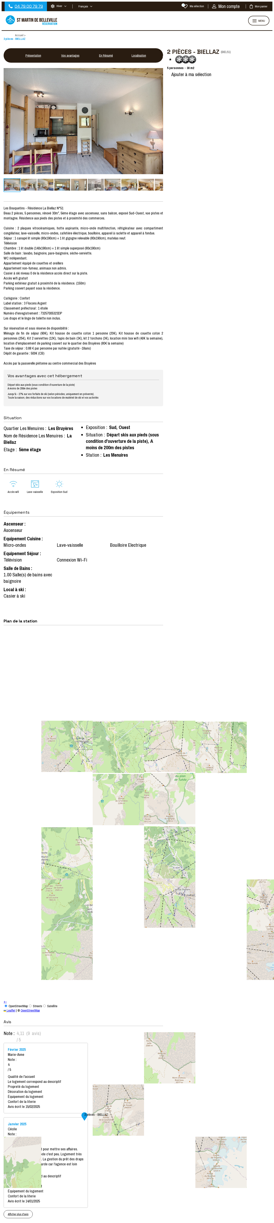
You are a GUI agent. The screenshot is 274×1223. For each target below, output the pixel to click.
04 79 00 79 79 (29, 6)
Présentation (33, 55)
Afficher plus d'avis (18, 1214)
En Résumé (106, 55)
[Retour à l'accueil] (32, 24)
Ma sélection (193, 6)
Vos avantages (70, 55)
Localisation (139, 55)
